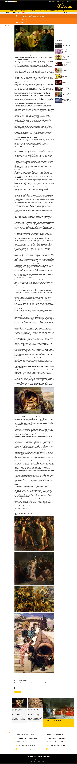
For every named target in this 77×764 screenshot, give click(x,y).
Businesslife (46, 756)
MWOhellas (38, 756)
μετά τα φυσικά (32, 10)
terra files (7, 732)
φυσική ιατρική (16, 12)
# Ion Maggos (53, 1)
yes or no (39, 10)
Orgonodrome (31, 756)
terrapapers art (52, 10)
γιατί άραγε (59, 10)
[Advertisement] (63, 32)
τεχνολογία (45, 10)
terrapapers (10, 10)
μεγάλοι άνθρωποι (23, 10)
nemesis (16, 10)
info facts (65, 10)
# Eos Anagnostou (60, 1)
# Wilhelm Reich (68, 1)
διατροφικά (8, 12)
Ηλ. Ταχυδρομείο (17, 686)
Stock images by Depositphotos (38, 759)
